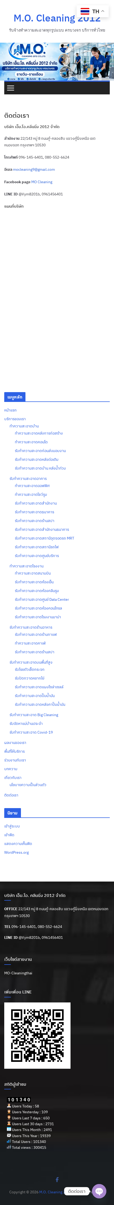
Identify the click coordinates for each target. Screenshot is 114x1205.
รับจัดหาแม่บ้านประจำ (26, 723)
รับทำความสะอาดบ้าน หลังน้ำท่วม (40, 468)
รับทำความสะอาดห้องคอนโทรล (38, 608)
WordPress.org (16, 852)
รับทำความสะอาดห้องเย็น (34, 582)
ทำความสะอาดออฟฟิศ (32, 485)
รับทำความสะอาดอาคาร (28, 478)
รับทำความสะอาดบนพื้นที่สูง (31, 662)
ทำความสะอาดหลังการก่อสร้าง (39, 433)
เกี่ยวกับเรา (12, 777)
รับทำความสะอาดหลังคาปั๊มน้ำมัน (40, 704)
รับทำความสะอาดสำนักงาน (36, 503)
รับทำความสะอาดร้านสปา (34, 520)
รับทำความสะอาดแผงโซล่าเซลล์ (39, 687)
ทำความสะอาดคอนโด (31, 442)
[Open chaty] (99, 1191)
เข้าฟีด (9, 834)
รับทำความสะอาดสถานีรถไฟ (37, 547)
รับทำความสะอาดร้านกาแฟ (36, 634)
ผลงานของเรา (15, 742)
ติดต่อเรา (11, 795)
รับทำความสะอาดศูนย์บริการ (37, 555)
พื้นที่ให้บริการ (14, 751)
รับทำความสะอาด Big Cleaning (34, 714)
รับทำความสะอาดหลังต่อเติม (36, 459)
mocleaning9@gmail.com (34, 169)
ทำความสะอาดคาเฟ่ (30, 643)
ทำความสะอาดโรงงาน (26, 566)
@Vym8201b (29, 937)
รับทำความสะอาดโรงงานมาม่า (38, 617)
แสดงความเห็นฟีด (18, 843)
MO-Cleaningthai (18, 973)
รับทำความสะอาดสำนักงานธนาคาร (42, 529)
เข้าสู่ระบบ (12, 826)
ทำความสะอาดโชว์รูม (31, 494)
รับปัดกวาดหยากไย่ (29, 678)
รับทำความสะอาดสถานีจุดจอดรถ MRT (44, 538)
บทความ (10, 768)
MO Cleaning (41, 181)
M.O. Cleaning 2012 (57, 17)
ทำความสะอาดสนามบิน (33, 573)
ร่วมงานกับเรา (15, 760)
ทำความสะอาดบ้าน (24, 426)
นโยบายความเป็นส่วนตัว (28, 784)
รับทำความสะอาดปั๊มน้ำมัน (35, 695)
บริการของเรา (15, 419)
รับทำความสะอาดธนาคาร (34, 512)
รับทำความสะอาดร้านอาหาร (31, 627)
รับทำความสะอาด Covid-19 (31, 732)
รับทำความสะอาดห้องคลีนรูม (37, 590)
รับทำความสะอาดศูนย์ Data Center (42, 599)
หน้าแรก (10, 410)
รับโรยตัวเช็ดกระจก (30, 669)
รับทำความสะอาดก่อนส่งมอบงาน (40, 450)
